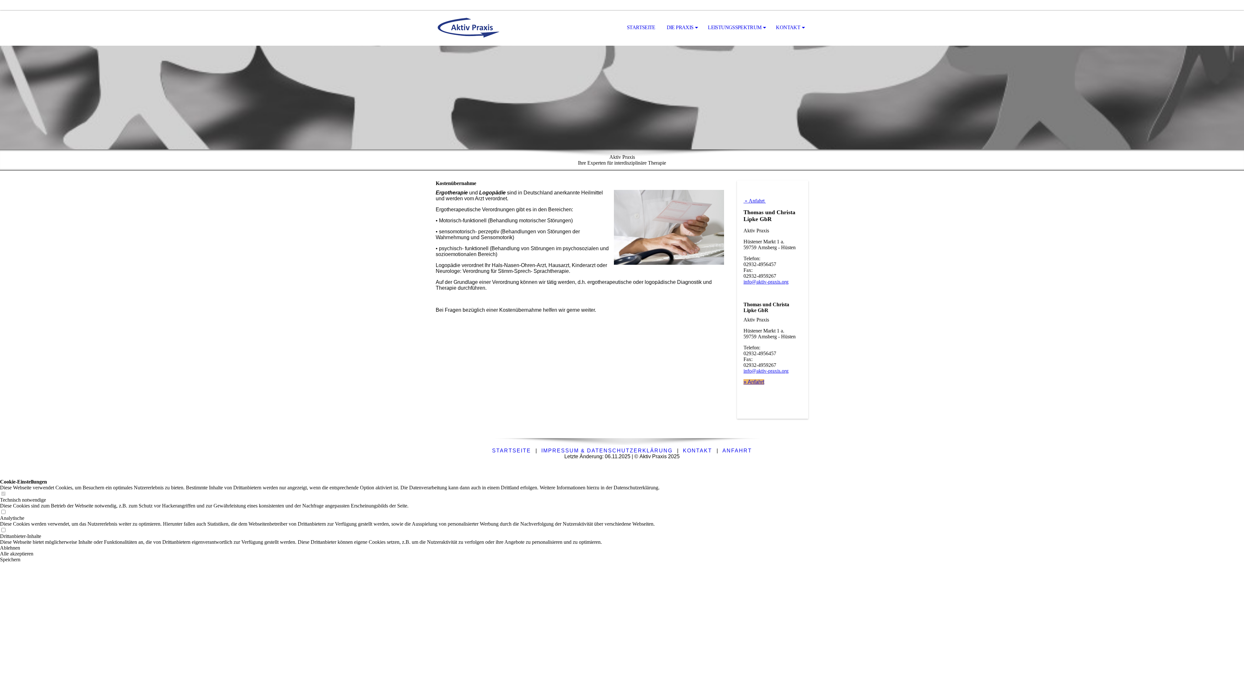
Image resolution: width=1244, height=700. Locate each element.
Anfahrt (737, 450)
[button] (330, 548)
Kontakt (788, 27)
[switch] (3, 494)
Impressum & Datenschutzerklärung (607, 450)
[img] (468, 28)
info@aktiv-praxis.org (766, 282)
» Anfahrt (754, 201)
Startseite (641, 27)
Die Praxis (680, 27)
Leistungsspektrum (734, 27)
